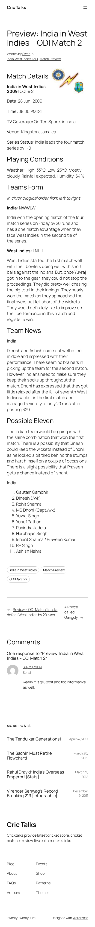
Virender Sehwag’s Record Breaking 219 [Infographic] (32, 793)
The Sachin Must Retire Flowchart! (29, 755)
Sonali (27, 672)
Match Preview (50, 59)
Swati (26, 54)
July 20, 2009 (32, 667)
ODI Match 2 (18, 579)
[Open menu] (85, 7)
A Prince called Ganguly (71, 612)
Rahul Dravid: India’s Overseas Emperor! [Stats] (35, 774)
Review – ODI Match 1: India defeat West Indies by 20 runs (32, 612)
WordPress (80, 918)
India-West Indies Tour (22, 59)
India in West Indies (23, 570)
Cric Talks (16, 7)
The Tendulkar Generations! (34, 739)
